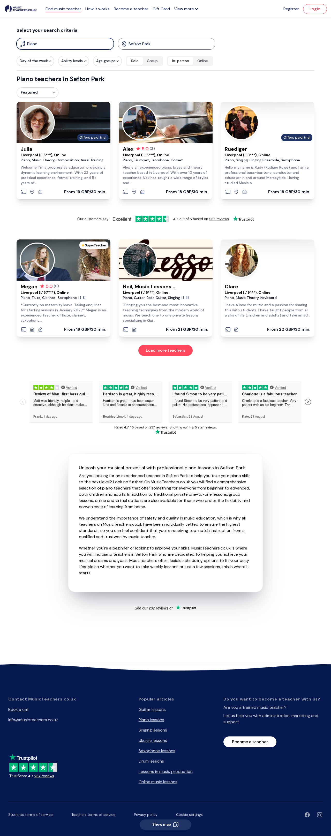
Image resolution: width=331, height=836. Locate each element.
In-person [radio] (180, 60)
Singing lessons (153, 730)
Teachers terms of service (93, 814)
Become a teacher (131, 9)
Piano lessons (151, 719)
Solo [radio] (135, 60)
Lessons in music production (166, 771)
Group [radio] (152, 60)
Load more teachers (165, 350)
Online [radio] (202, 60)
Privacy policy (145, 814)
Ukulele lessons (153, 740)
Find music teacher (63, 9)
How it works (97, 9)
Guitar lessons (152, 709)
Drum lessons (151, 761)
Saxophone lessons (157, 751)
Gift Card (161, 9)
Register (291, 9)
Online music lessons (158, 782)
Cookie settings (189, 814)
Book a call (18, 709)
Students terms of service (30, 814)
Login (315, 9)
